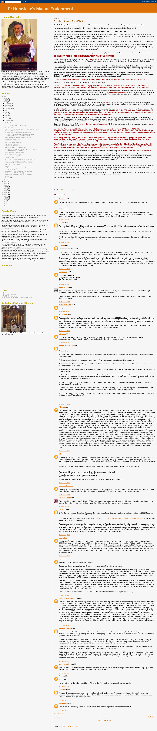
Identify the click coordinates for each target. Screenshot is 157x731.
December (8, 103)
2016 (5, 189)
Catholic (62, 703)
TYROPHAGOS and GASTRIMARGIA (15, 125)
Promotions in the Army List (12, 139)
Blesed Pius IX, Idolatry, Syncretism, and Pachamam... (20, 161)
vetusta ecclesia (65, 664)
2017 (5, 187)
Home (105, 717)
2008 (5, 201)
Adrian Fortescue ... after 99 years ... (15, 152)
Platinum (7, 166)
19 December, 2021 (64, 206)
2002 (5, 205)
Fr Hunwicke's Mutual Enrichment (40, 8)
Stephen (62, 334)
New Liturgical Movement (9, 294)
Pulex (61, 209)
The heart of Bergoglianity (9, 256)
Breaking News (6, 223)
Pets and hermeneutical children (13, 154)
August (7, 110)
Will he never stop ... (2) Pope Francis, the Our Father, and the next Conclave (25, 252)
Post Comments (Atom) (71, 726)
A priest (62, 199)
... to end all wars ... (10, 157)
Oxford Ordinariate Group (9, 296)
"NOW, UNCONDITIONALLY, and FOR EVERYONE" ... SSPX (22, 129)
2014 (5, 192)
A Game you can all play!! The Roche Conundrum (18, 156)
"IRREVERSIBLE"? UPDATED (10, 247)
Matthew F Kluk (65, 305)
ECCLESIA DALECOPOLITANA (13, 146)
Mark (61, 676)
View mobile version (104, 720)
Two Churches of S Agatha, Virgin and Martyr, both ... (19, 167)
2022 (5, 102)
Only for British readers (11, 144)
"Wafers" (7, 176)
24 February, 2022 (64, 700)
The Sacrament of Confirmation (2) (14, 173)
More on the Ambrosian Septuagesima (15, 147)
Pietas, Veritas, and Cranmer (13, 164)
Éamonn (62, 509)
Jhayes (62, 222)
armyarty (62, 689)
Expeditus (63, 272)
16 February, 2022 (64, 686)
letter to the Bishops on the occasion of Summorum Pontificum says (119, 518)
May (6, 115)
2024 (5, 98)
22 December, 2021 (64, 595)
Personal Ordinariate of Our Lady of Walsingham (16, 297)
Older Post (152, 717)
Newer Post (58, 717)
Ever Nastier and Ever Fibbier (13, 142)
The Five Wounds (9, 127)
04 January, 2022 (64, 625)
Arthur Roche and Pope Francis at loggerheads (18, 132)
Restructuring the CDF (11, 140)
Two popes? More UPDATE (10, 218)
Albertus (62, 407)
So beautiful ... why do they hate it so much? (15, 233)
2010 (5, 198)
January (7, 178)
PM (60, 454)
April (6, 117)
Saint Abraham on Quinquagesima (14, 124)
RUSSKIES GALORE (10, 169)
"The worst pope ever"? (8, 242)
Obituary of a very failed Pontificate (12, 214)
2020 (5, 181)
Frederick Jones (65, 498)
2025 (5, 96)
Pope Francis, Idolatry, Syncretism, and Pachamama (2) (20, 159)
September (8, 108)
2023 (5, 100)
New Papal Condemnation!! (10, 237)
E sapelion (63, 314)
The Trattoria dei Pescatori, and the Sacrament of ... (19, 174)
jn (60, 559)
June (6, 114)
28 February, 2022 (64, 710)
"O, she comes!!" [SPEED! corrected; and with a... (18, 135)
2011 (5, 196)
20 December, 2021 (64, 342)
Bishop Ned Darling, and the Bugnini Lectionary (18, 137)
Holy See (4, 293)
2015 (5, 190)
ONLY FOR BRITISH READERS (14, 151)
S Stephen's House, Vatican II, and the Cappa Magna (19, 134)
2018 (5, 185)
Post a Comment (58, 713)
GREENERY (8, 122)
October (7, 107)
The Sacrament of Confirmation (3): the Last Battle (19, 171)
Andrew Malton (65, 628)
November (8, 105)
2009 (5, 200)
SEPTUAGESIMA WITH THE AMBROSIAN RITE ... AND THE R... (23, 149)
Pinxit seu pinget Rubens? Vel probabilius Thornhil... (19, 162)
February (7, 120)
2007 (5, 203)
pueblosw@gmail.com (67, 598)
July (6, 112)
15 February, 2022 (64, 661)
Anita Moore (64, 287)
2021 (5, 179)
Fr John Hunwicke (66, 486)
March (7, 119)
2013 (5, 194)
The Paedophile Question (12, 130)
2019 (5, 183)
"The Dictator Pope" (7, 228)
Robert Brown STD (66, 345)
